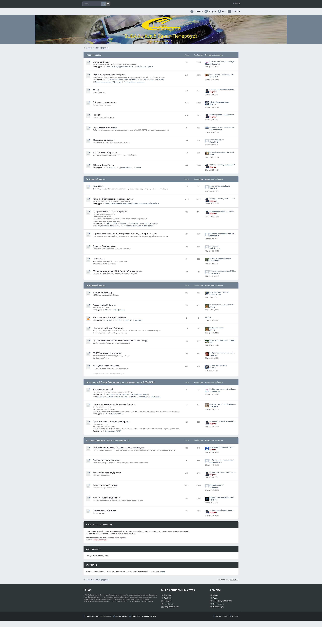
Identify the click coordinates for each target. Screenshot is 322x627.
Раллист (212, 77)
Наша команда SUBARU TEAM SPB (109, 317)
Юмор (96, 90)
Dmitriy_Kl (213, 248)
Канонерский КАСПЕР (113, 431)
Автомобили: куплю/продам (107, 473)
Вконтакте (168, 595)
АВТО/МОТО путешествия (106, 366)
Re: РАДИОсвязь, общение (220, 258)
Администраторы (100, 540)
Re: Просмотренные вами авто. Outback (222, 460)
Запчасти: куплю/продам (105, 485)
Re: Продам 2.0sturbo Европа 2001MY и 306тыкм (222, 472)
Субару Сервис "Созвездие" (116, 223)
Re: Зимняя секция (216, 328)
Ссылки (236, 11)
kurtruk (212, 450)
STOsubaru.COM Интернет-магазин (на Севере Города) (127, 394)
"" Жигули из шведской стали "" (222, 165)
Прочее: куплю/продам (104, 510)
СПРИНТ (118, 320)
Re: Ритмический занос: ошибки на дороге (222, 340)
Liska (211, 307)
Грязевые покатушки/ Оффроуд (107, 82)
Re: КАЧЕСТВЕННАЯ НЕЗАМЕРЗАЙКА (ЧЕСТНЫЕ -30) (222, 421)
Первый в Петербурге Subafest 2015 (120, 67)
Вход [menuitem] (237, 3)
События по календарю (104, 102)
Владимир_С (214, 462)
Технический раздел (95, 179)
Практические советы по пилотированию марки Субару (120, 340)
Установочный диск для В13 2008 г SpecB (222, 271)
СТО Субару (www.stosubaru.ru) (107, 226)
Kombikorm (214, 294)
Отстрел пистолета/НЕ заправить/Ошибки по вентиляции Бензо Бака (132, 204)
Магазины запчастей (103, 389)
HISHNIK (212, 500)
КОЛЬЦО (128, 320)
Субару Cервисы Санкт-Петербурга (110, 211)
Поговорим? (110, 167)
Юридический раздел (103, 140)
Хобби (138, 167)
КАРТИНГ (138, 320)
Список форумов (101, 580)
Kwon (162, 571)
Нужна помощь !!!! (216, 140)
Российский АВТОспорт (104, 305)
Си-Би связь (98, 258)
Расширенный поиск (108, 4)
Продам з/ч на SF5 (216, 485)
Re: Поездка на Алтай (218, 365)
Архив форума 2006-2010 (222, 601)
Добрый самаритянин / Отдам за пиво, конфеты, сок (119, 447)
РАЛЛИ (108, 320)
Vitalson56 (213, 273)
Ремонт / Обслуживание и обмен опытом (113, 199)
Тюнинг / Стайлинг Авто (104, 246)
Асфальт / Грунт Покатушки (153, 79)
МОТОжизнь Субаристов (105, 152)
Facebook (167, 598)
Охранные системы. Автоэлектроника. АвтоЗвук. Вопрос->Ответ (125, 233)
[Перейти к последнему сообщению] (220, 64)
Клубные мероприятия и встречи (109, 75)
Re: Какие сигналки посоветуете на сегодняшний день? (222, 233)
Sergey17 (213, 487)
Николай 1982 (215, 129)
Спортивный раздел (95, 285)
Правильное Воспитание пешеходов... (222, 89)
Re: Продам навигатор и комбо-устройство (222, 497)
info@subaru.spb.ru (171, 607)
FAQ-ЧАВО (98, 186)
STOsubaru (214, 64)
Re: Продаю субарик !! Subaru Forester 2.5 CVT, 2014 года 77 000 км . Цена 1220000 (222, 510)
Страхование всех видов (105, 127)
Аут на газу (214, 246)
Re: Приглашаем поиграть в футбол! (222, 353)
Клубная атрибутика (145, 67)
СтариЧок (213, 260)
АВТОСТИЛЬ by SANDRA (114, 414)
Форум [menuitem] (214, 11)
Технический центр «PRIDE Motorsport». (138, 226)
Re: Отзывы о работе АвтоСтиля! (222, 404)
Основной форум (101, 62)
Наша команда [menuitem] (121, 616)
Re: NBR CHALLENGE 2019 (219, 292)
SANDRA (212, 406)
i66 (210, 343)
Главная (201, 11)
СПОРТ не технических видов (107, 353)
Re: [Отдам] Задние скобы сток (222, 447)
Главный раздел (94, 55)
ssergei (212, 188)
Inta (211, 154)
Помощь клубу (218, 607)
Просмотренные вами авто (106, 460)
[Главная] (161, 29)
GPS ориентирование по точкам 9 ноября (222, 74)
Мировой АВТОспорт (103, 292)
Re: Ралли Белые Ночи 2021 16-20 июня (222, 305)
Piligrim (212, 92)
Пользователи (218, 604)
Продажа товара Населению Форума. (111, 421)
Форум (215, 598)
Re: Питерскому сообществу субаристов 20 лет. (222, 114)
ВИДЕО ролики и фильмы (114, 310)
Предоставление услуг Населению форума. (114, 404)
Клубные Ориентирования (134, 82)
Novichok (213, 235)
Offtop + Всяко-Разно (103, 165)
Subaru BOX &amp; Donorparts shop (144, 223)
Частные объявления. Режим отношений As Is (108, 440)
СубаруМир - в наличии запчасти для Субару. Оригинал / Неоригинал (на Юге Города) (127, 396)
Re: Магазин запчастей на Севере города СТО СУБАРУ (222, 389)
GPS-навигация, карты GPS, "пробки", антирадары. (117, 271)
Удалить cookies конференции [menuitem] (98, 616)
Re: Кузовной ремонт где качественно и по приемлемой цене (222, 211)
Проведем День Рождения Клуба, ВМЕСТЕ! (122, 79)
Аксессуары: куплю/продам (106, 498)
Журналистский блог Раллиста (108, 328)
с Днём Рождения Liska (219, 102)
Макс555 (212, 142)
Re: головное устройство (219, 186)
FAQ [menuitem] (226, 11)
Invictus (212, 355)
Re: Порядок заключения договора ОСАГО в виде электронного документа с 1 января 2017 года (222, 127)
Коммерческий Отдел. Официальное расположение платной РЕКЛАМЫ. (120, 382)
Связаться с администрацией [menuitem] (144, 616)
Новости (97, 115)
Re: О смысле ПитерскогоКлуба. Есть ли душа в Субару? (222, 62)
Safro (211, 104)
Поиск (103, 4)
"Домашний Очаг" (125, 167)
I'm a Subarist (169, 604)
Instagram (168, 601)
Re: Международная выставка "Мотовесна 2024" (222, 152)
